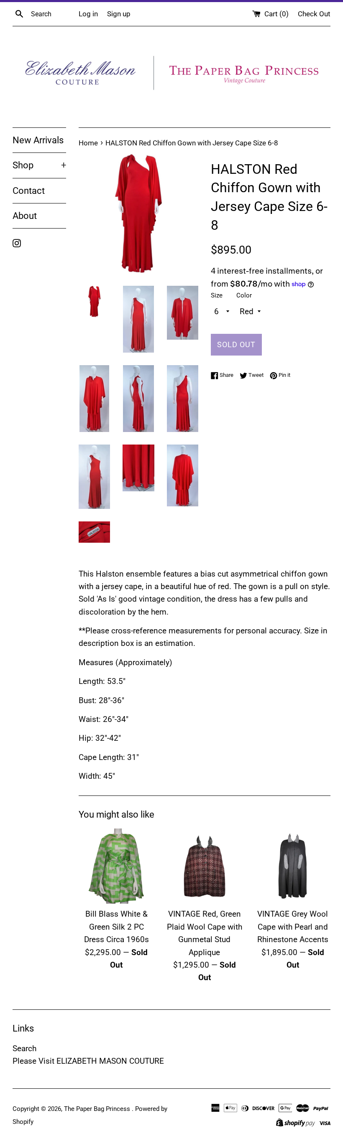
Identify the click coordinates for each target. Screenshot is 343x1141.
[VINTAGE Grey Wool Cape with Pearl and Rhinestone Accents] (292, 866)
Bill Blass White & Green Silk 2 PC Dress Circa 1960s (116, 926)
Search (24, 1048)
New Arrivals (38, 140)
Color (244, 295)
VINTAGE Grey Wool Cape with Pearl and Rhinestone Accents (292, 926)
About (25, 216)
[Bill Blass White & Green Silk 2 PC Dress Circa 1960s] (116, 866)
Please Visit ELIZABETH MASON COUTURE (88, 1061)
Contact (29, 191)
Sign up (119, 14)
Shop (39, 165)
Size (217, 295)
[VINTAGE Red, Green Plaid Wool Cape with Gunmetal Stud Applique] (205, 866)
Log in (88, 14)
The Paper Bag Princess (98, 1109)
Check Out (314, 14)
